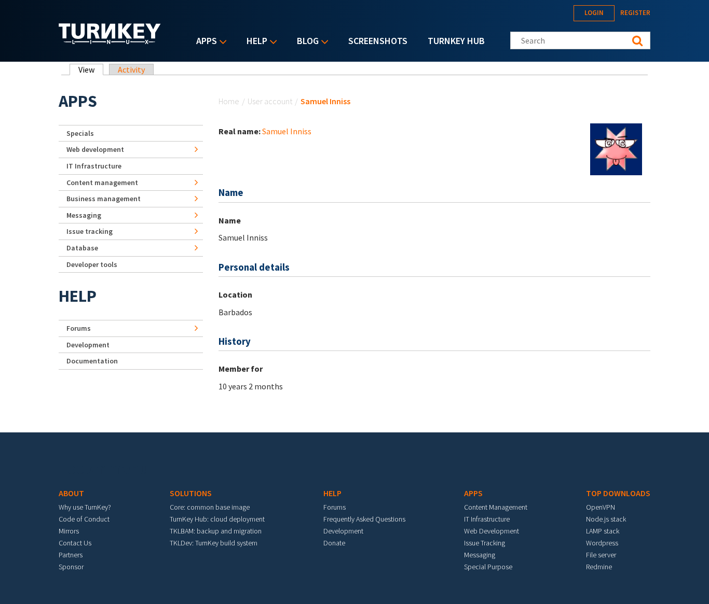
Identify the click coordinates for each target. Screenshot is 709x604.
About (71, 493)
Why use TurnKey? (85, 507)
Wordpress (602, 542)
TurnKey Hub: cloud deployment (217, 519)
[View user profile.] (616, 148)
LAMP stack (602, 531)
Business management (103, 198)
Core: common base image (210, 507)
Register (635, 12)
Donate (334, 542)
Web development (95, 149)
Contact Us (75, 542)
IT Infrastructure (93, 166)
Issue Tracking (484, 542)
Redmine (599, 566)
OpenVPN (600, 507)
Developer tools (91, 264)
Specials (80, 133)
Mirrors (69, 531)
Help (254, 42)
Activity (131, 69)
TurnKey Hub (456, 41)
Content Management (495, 507)
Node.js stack (606, 519)
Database (82, 247)
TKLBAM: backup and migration (216, 531)
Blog (305, 42)
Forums (78, 328)
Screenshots (377, 41)
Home (229, 101)
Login (594, 12)
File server (601, 554)
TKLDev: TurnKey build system (213, 542)
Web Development (491, 531)
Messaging (83, 215)
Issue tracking (89, 231)
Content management (102, 182)
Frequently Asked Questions (364, 519)
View (90, 69)
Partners (71, 554)
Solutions (191, 493)
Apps (204, 42)
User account (270, 101)
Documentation (92, 361)
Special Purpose (488, 566)
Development (88, 344)
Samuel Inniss (286, 131)
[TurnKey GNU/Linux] (110, 41)
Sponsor (71, 566)
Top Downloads (618, 493)
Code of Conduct (84, 519)
